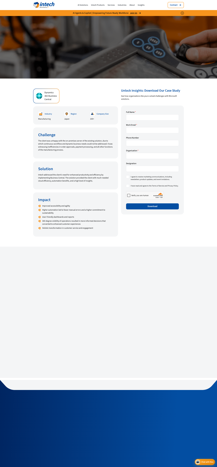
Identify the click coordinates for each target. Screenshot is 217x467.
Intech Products (98, 5)
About (132, 5)
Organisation (132, 150)
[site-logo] (44, 5)
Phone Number (132, 137)
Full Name (131, 112)
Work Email (131, 125)
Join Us (133, 13)
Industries (122, 5)
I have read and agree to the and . (154, 186)
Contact (174, 5)
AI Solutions (83, 5)
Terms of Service (158, 186)
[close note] (182, 13)
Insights (141, 5)
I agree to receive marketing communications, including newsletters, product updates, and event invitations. (151, 178)
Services (111, 5)
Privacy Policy (173, 186)
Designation (131, 163)
